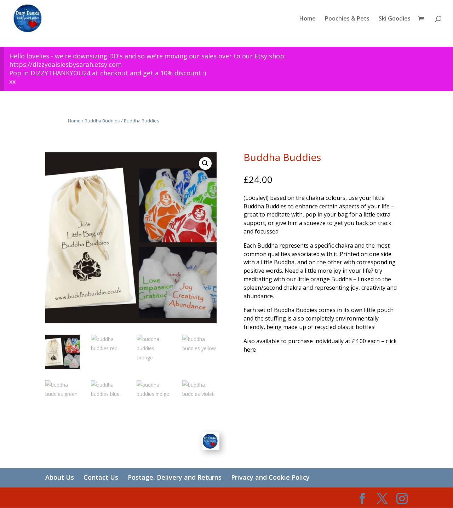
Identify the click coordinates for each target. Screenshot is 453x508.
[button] (205, 163)
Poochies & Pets (347, 19)
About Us (59, 477)
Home (307, 19)
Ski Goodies (395, 19)
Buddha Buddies (102, 120)
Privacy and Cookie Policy (270, 477)
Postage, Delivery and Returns (175, 477)
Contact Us (101, 477)
